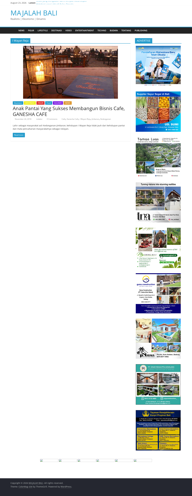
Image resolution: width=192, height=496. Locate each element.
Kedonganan (105, 119)
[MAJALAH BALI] (13, 30)
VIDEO (68, 30)
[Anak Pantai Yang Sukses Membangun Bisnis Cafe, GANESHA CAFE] (70, 47)
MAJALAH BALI (33, 12)
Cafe (64, 119)
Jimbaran (95, 119)
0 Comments (51, 119)
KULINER (58, 103)
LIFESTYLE (43, 30)
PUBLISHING (141, 30)
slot (30, 486)
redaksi (39, 119)
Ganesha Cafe (73, 119)
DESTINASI (56, 30)
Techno (102, 30)
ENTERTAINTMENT (84, 30)
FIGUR (31, 30)
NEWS (21, 30)
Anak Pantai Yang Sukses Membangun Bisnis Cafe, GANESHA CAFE (69, 111)
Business (18, 103)
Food (49, 103)
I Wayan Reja (85, 119)
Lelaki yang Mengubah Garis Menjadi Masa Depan (61, 2)
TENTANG (126, 30)
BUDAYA (114, 30)
